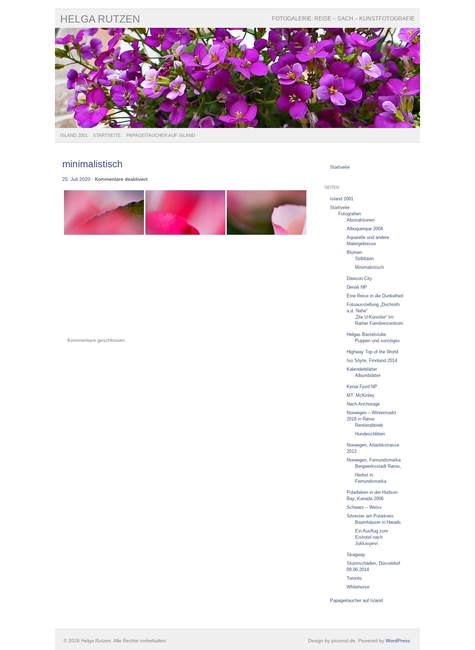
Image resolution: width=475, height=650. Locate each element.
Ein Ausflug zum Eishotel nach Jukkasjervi (371, 537)
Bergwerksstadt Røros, (378, 466)
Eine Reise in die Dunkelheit (375, 295)
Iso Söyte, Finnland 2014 (372, 360)
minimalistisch (92, 164)
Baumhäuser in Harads (378, 522)
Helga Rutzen (100, 19)
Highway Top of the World (372, 351)
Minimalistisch (369, 267)
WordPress (398, 640)
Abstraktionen (361, 220)
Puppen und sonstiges (377, 340)
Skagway (356, 554)
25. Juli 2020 (76, 179)
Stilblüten (364, 258)
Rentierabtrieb (369, 425)
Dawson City (359, 278)
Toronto (354, 578)
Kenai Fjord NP (362, 386)
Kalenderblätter (362, 369)
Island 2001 (74, 135)
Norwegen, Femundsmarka (374, 460)
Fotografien (349, 213)
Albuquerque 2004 (365, 228)
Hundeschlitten (370, 433)
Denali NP (357, 287)
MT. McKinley (361, 395)
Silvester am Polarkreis (370, 516)
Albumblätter (367, 375)
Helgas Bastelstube (366, 334)
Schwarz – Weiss (364, 507)
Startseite (107, 135)
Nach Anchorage (363, 404)
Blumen (354, 252)
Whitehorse (358, 586)
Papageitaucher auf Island (160, 135)
